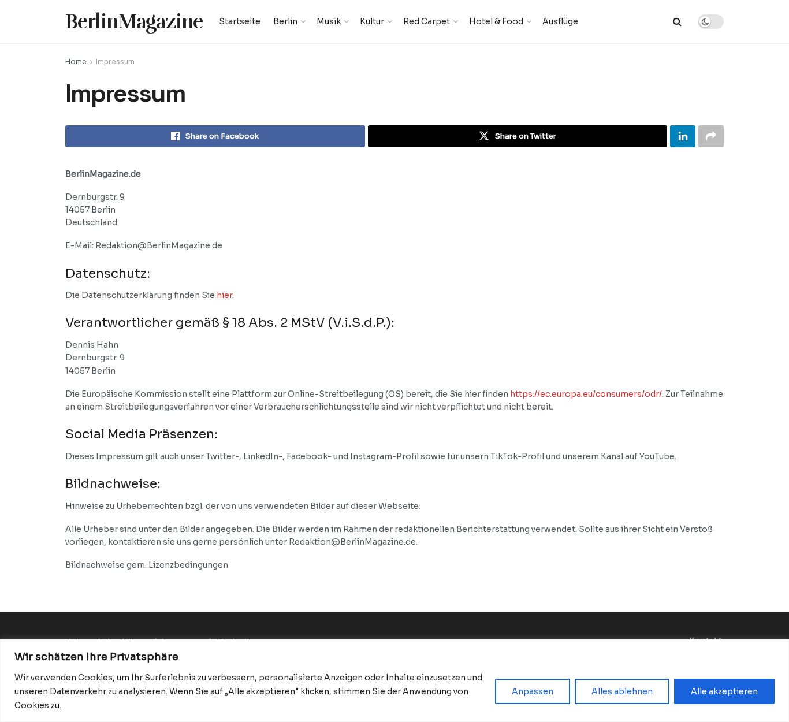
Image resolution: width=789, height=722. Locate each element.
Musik (329, 21)
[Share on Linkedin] (682, 136)
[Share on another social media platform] (711, 136)
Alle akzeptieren (724, 691)
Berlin (285, 21)
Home (76, 61)
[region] (394, 680)
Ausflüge (560, 21)
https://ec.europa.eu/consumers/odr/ (586, 394)
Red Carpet (426, 21)
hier (224, 295)
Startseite (239, 21)
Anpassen (532, 691)
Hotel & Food (496, 21)
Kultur (372, 21)
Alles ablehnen (622, 691)
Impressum (115, 61)
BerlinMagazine (134, 22)
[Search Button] (677, 21)
